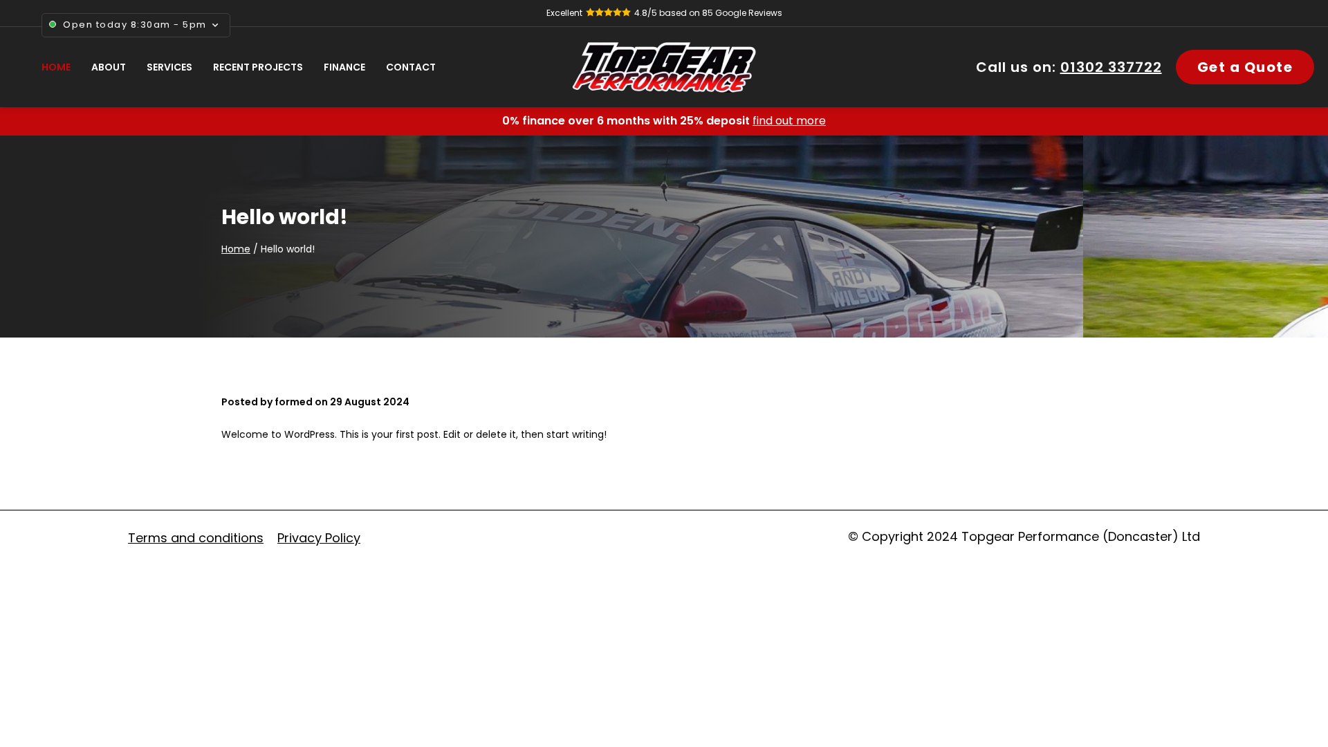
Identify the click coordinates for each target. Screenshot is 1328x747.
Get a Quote (1245, 67)
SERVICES (169, 67)
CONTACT (411, 67)
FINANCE (344, 67)
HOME (56, 67)
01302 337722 (1111, 67)
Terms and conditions (196, 537)
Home (235, 249)
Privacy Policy (318, 537)
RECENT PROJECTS (258, 67)
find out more (789, 121)
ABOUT (108, 67)
